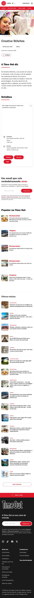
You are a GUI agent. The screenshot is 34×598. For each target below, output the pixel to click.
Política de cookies (7, 572)
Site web (18, 157)
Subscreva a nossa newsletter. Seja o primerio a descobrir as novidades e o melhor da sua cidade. (15, 185)
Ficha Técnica (5, 552)
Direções (8, 157)
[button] (31, 106)
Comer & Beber (21, 8)
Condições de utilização (5, 576)
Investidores (5, 559)
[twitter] (17, 542)
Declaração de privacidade (6, 568)
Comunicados (5, 555)
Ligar (7, 162)
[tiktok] (8, 542)
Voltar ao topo (19, 495)
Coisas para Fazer (12, 8)
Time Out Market (24, 555)
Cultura (29, 8)
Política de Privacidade (12, 197)
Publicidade (23, 552)
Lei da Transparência (7, 580)
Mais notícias (17, 484)
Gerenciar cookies (7, 583)
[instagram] (3, 542)
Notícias (3, 8)
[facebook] (12, 542)
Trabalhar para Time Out (7, 563)
